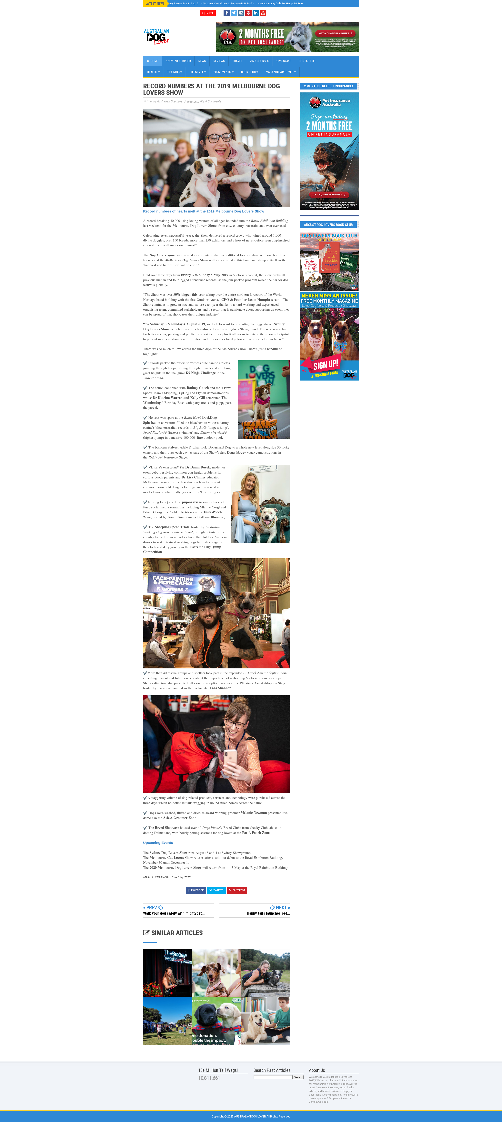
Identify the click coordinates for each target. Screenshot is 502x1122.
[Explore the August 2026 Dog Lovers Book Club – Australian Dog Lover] (329, 290)
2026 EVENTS (223, 72)
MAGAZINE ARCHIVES (280, 72)
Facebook (197, 890)
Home (154, 61)
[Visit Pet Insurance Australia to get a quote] (287, 37)
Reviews (219, 61)
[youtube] (263, 13)
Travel (237, 61)
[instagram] (241, 13)
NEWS (202, 61)
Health (152, 72)
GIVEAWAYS (283, 61)
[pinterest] (248, 13)
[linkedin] (256, 13)
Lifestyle (197, 72)
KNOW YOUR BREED (178, 61)
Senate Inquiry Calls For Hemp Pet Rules (280, 3)
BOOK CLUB (248, 72)
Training (173, 72)
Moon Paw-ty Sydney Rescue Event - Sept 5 (173, 3)
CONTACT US (307, 61)
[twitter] (234, 13)
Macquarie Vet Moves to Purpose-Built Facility (228, 3)
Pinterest (238, 890)
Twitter (218, 890)
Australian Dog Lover (250, 1116)
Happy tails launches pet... (268, 913)
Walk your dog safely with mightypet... (174, 913)
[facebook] (227, 13)
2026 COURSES (259, 61)
